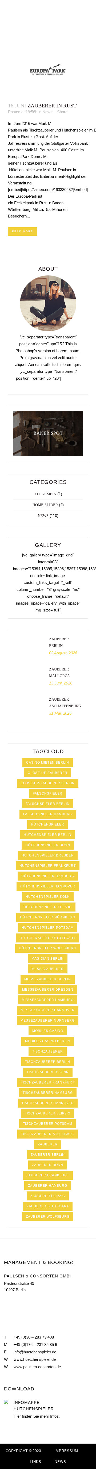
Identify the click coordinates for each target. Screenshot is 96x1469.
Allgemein (45, 494)
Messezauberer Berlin (47, 979)
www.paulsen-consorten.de (37, 1366)
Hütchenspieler (47, 824)
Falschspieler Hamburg (47, 814)
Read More (22, 231)
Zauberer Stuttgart (48, 1206)
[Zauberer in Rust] (48, 69)
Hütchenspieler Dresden (48, 855)
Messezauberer (47, 969)
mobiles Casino (47, 1031)
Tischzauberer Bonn (48, 1072)
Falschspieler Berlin (48, 804)
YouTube (17, 1302)
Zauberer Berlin (48, 1155)
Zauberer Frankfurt (47, 1175)
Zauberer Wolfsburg (48, 1216)
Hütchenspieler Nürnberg (47, 917)
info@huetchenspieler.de (35, 1352)
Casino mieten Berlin (47, 762)
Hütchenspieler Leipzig (47, 907)
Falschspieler (47, 793)
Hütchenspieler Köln (48, 897)
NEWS (60, 1462)
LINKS (35, 1462)
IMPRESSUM (66, 1451)
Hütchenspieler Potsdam (48, 928)
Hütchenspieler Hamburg (47, 876)
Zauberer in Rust (52, 105)
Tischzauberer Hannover (48, 1103)
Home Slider (45, 505)
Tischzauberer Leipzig (47, 1113)
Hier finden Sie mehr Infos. (37, 1416)
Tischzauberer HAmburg (48, 1093)
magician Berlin (47, 958)
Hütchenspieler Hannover (47, 886)
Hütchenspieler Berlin (47, 835)
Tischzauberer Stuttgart (47, 1134)
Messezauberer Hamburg (48, 1000)
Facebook (6, 1302)
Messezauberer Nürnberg (48, 1020)
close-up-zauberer (47, 773)
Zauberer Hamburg (47, 1185)
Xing (29, 1302)
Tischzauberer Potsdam (47, 1124)
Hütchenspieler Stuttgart (47, 938)
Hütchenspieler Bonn (47, 845)
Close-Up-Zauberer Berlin (48, 783)
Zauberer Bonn (47, 1165)
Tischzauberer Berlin (47, 1062)
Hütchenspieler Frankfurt (47, 866)
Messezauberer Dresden (47, 989)
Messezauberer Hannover (48, 1010)
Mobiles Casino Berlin (47, 1041)
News (47, 112)
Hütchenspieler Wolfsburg (47, 948)
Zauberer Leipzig (47, 1196)
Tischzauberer (47, 1051)
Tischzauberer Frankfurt (47, 1082)
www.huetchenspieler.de (35, 1359)
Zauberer (48, 1144)
